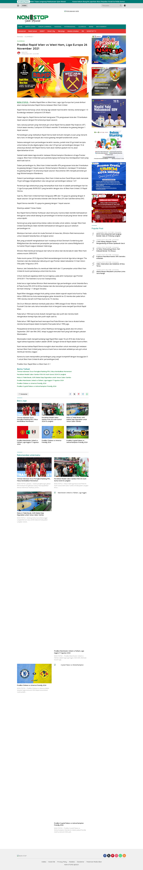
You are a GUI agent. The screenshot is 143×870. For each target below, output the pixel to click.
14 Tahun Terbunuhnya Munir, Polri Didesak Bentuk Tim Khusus (108, 250)
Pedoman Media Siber (94, 862)
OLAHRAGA (82, 27)
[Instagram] (116, 856)
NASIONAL (57, 27)
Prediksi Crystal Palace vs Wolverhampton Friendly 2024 (36, 386)
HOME (20, 27)
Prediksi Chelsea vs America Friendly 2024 (31, 383)
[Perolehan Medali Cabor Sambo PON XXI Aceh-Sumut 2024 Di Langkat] (53, 409)
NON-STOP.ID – (23, 102)
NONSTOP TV (91, 31)
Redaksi (72, 862)
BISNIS (91, 27)
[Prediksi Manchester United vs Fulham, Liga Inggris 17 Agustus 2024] (28, 432)
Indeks (24, 5)
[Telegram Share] (82, 394)
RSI (83, 31)
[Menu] (18, 5)
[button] (121, 5)
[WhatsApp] (120, 856)
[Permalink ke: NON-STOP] (18, 53)
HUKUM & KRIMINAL (45, 27)
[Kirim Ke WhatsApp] (87, 394)
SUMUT (42, 31)
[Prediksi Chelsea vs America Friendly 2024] (53, 432)
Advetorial (22, 31)
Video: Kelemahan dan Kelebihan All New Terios (110, 265)
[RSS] (124, 856)
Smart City (51, 31)
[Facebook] (105, 856)
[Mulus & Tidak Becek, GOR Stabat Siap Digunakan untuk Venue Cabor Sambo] (77, 409)
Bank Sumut (32, 31)
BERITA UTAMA (30, 27)
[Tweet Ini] (74, 394)
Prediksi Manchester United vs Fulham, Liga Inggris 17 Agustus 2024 (40, 380)
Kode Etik (51, 862)
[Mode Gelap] (125, 5)
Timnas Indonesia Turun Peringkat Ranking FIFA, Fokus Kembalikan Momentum (44, 371)
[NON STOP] (32, 18)
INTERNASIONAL (69, 27)
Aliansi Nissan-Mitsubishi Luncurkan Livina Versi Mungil (110, 272)
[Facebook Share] (70, 394)
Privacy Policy (62, 862)
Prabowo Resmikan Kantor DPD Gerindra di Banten (110, 257)
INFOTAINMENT (101, 27)
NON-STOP (24, 52)
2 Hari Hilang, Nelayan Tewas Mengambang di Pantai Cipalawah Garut (110, 242)
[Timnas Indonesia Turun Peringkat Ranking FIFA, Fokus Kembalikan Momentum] (28, 409)
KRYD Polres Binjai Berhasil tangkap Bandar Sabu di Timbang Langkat (108, 235)
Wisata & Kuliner (73, 31)
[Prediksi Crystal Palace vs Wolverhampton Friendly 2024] (77, 432)
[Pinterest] (112, 856)
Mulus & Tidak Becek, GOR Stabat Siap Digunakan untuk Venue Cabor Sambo (44, 377)
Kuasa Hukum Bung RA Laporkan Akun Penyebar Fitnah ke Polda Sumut (75, 2)
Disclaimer (80, 862)
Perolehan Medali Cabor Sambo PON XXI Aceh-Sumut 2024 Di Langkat (41, 374)
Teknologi (61, 31)
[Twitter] (108, 856)
